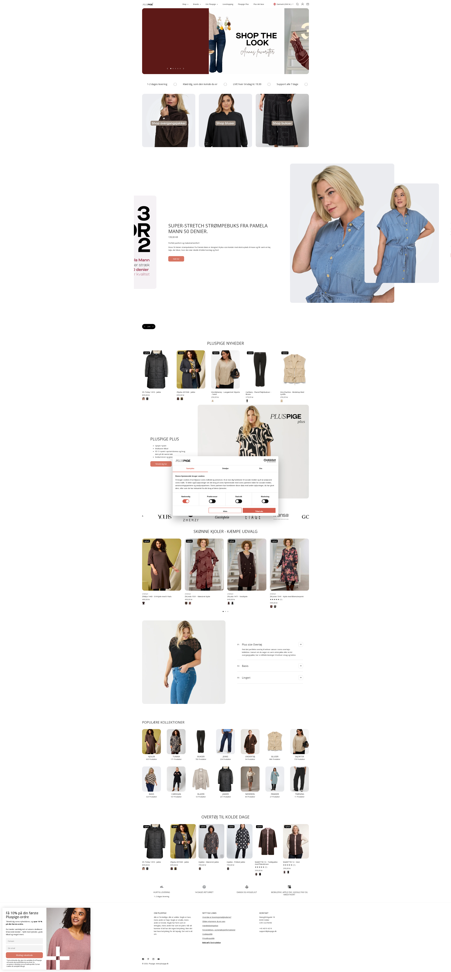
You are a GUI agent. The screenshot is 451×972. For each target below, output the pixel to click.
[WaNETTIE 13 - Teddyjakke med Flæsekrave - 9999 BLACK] (260, 874)
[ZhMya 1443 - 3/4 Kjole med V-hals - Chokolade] (143, 603)
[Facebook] (143, 959)
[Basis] (151, 778)
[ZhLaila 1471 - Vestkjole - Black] (232, 603)
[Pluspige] (148, 4)
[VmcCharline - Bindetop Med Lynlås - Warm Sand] (281, 400)
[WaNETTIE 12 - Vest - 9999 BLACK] (288, 872)
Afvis (225, 511)
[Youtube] (158, 959)
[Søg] (297, 4)
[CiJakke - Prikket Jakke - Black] (228, 868)
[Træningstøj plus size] (299, 778)
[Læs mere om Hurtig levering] (161, 886)
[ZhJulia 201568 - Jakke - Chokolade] (178, 398)
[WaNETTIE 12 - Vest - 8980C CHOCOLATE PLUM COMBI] (284, 872)
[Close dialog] (87, 910)
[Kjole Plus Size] (151, 741)
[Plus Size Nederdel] (250, 778)
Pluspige (152, 963)
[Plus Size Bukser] (200, 741)
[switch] (212, 501)
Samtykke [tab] (190, 468)
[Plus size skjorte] (299, 741)
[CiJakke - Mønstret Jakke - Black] (199, 868)
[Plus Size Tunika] (176, 741)
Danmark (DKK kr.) (284, 4)
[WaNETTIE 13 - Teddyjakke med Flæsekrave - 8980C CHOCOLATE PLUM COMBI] (256, 874)
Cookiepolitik (207, 934)
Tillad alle (259, 511)
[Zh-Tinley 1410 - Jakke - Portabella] (143, 398)
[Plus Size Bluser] (274, 741)
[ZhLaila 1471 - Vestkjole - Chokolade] (228, 603)
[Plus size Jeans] (225, 741)
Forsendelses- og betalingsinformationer (218, 930)
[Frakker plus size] (274, 778)
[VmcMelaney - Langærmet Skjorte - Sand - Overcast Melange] (212, 400)
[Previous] (167, 68)
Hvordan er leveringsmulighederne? (216, 917)
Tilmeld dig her (161, 464)
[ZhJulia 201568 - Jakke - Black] (181, 398)
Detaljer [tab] (225, 468)
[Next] (183, 68)
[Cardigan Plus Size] (176, 778)
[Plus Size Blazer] (200, 778)
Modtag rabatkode (24, 955)
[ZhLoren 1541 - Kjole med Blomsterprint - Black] (271, 606)
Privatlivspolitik (208, 938)
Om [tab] (260, 468)
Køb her (425, 255)
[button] (307, 4)
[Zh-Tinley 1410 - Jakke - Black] (147, 398)
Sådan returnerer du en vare (213, 921)
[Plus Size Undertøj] (250, 741)
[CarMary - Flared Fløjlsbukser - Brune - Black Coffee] (247, 400)
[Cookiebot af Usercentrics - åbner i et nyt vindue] (265, 460)
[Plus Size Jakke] (225, 778)
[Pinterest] (148, 959)
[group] (223, 41)
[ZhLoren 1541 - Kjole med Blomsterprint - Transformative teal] (275, 606)
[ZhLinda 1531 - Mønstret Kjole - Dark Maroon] (190, 603)
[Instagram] (153, 959)
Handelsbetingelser (210, 925)
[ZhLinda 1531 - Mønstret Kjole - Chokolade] (186, 603)
